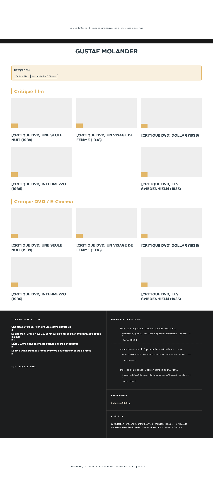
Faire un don (157, 427)
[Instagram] (171, 41)
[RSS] (199, 41)
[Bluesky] (185, 41)
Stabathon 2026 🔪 (121, 403)
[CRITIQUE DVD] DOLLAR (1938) (170, 135)
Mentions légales (164, 424)
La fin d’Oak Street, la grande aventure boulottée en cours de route (51, 350)
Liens (169, 427)
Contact (178, 427)
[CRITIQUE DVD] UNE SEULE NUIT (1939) (36, 137)
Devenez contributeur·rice (139, 424)
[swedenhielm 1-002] (171, 162)
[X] (166, 41)
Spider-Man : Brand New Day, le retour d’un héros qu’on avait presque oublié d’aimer (56, 335)
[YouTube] (176, 41)
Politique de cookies (138, 427)
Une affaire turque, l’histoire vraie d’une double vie (41, 326)
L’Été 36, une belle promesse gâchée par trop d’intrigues (44, 343)
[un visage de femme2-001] (106, 113)
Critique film (21, 76)
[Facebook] (162, 41)
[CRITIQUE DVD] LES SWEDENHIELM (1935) (161, 186)
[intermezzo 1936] (41, 162)
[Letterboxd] (190, 41)
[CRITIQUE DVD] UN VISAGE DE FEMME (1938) (104, 137)
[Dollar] (171, 113)
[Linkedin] (180, 41)
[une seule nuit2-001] (41, 113)
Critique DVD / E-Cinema (44, 76)
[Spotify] (194, 41)
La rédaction (117, 424)
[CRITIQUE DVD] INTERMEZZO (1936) (38, 186)
